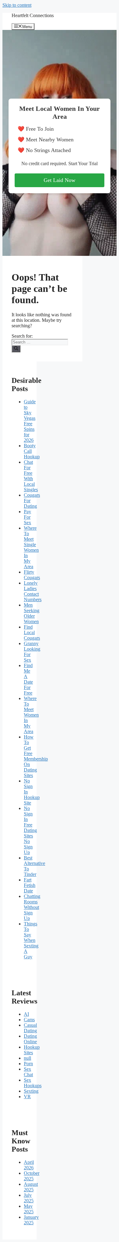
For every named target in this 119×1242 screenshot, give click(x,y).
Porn (28, 1063)
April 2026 (29, 1165)
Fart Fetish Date (29, 885)
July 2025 (29, 1198)
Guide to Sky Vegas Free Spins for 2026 (30, 421)
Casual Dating (30, 1027)
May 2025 (29, 1209)
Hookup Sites (32, 1049)
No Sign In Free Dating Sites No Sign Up (30, 830)
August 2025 (31, 1187)
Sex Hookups (32, 1082)
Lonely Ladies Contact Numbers (32, 591)
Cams (29, 1019)
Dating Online (30, 1038)
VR (27, 1096)
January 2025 (31, 1220)
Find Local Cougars (32, 632)
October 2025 (31, 1176)
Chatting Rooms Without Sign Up (32, 907)
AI (26, 1014)
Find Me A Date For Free (28, 679)
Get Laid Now (59, 180)
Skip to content (16, 5)
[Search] (16, 348)
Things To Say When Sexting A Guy (31, 940)
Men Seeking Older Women (31, 613)
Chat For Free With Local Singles (31, 475)
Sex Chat (28, 1071)
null (27, 1058)
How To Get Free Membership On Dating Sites (36, 756)
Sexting (31, 1091)
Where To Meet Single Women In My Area (31, 547)
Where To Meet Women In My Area (31, 715)
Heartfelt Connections (33, 15)
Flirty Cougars (32, 574)
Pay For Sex (27, 517)
